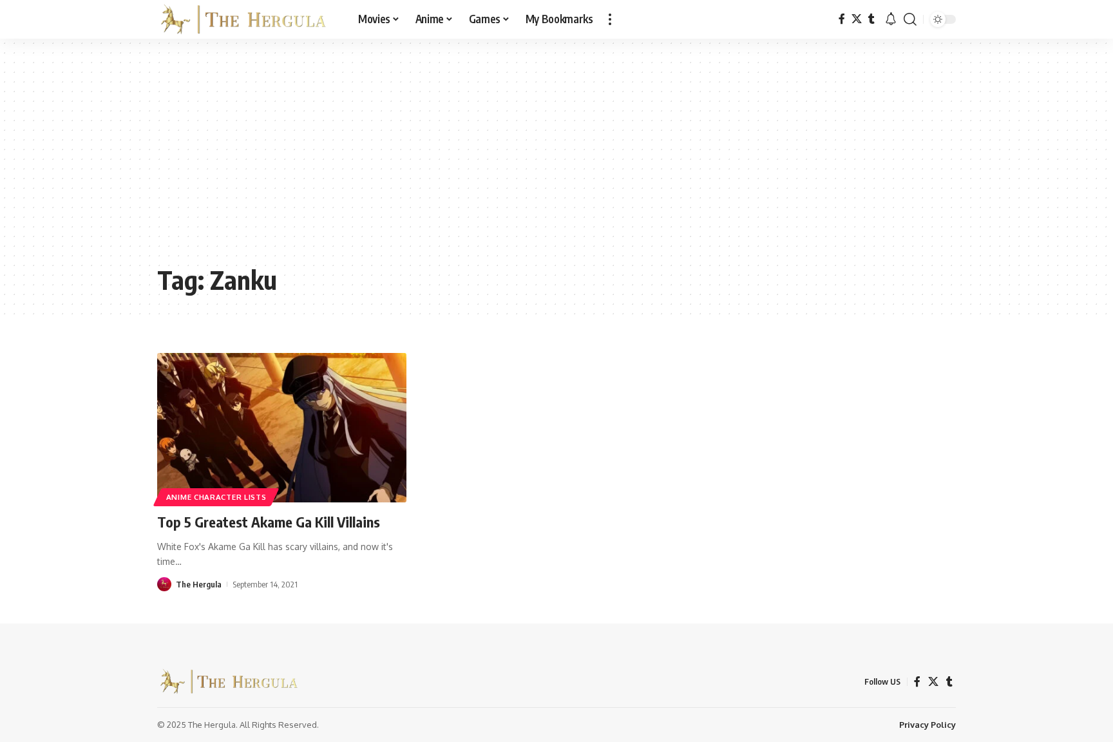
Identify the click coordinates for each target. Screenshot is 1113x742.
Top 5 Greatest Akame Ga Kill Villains (268, 522)
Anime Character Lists (216, 497)
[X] (856, 19)
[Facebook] (841, 19)
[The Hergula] (247, 19)
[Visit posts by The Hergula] (164, 584)
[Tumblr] (871, 19)
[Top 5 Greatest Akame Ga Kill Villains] (281, 427)
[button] (610, 19)
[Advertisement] (556, 161)
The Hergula (199, 584)
